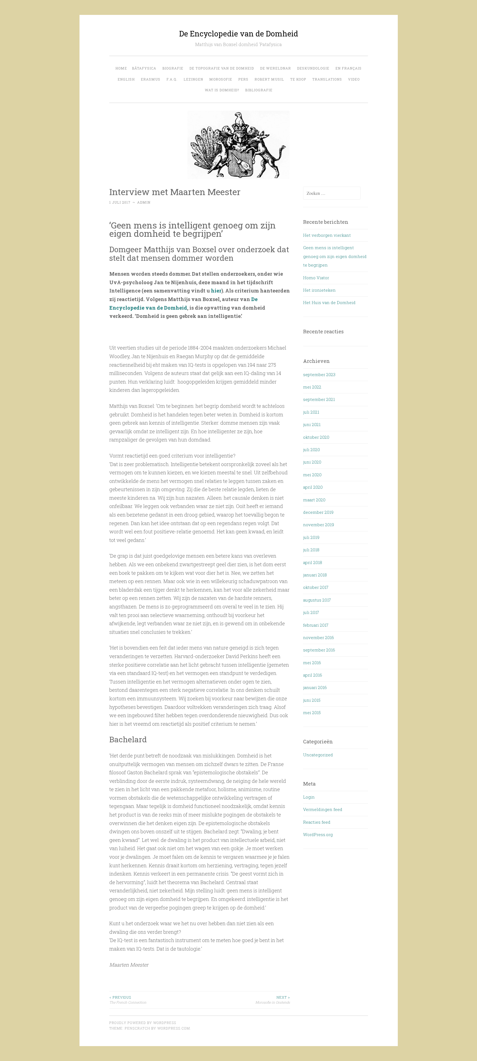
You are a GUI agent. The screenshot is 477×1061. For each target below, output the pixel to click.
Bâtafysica (144, 68)
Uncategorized (318, 754)
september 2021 (319, 399)
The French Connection (127, 999)
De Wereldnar (275, 68)
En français (348, 68)
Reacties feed (316, 822)
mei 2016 (312, 662)
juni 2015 (311, 700)
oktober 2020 (316, 437)
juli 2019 (311, 537)
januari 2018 (315, 575)
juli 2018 (311, 549)
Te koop (298, 79)
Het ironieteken (319, 290)
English (126, 79)
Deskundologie (313, 68)
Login (309, 797)
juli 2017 (311, 612)
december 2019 (318, 512)
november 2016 (318, 637)
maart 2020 (314, 499)
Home (121, 68)
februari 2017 (315, 625)
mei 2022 (312, 387)
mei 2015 (312, 712)
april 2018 (312, 562)
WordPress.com (173, 1028)
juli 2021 (311, 412)
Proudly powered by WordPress (142, 1022)
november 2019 (318, 524)
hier (216, 290)
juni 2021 (311, 424)
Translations (327, 79)
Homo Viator (316, 277)
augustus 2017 (317, 600)
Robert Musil (269, 79)
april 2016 (312, 675)
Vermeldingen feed (322, 809)
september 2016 (319, 650)
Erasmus (150, 79)
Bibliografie (258, 90)
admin (143, 202)
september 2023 (319, 374)
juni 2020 (312, 462)
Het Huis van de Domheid (329, 302)
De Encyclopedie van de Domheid (238, 33)
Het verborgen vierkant (327, 235)
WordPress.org (318, 834)
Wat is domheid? (222, 90)
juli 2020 (311, 449)
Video (354, 79)
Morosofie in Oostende (272, 999)
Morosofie (220, 79)
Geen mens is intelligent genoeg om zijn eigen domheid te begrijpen (335, 256)
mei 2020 (312, 474)
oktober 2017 (315, 587)
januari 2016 (315, 687)
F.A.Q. (171, 79)
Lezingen (193, 79)
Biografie (172, 68)
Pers (243, 79)
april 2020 (313, 487)
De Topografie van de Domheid (221, 68)
